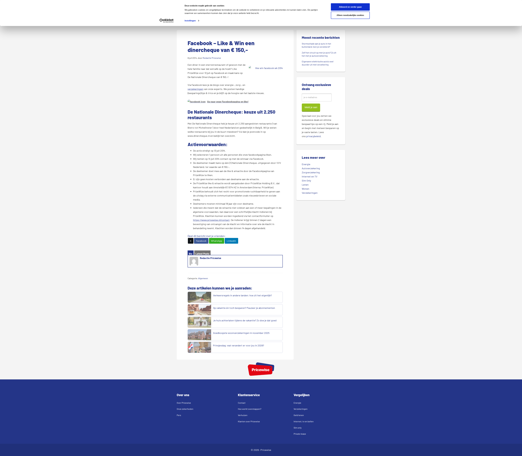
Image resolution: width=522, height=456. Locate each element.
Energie (306, 164)
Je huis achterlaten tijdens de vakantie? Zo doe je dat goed (245, 320)
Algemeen (203, 278)
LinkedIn (231, 240)
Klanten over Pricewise (249, 421)
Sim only (298, 427)
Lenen (305, 184)
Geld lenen (299, 415)
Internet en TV (309, 176)
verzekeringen (195, 88)
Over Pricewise (184, 402)
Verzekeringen (310, 192)
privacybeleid (313, 136)
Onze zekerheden (185, 409)
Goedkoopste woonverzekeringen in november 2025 (241, 332)
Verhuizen (242, 415)
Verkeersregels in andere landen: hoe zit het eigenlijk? (242, 295)
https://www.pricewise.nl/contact (211, 219)
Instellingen (190, 20)
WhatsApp (216, 240)
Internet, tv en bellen (304, 421)
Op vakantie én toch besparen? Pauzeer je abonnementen (244, 307)
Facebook (201, 240)
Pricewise (265, 449)
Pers (179, 415)
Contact (242, 402)
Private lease (300, 433)
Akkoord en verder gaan (350, 7)
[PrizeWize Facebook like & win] (197, 101)
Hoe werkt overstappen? (249, 409)
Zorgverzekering (311, 172)
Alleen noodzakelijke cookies (350, 15)
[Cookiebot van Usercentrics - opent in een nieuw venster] (166, 21)
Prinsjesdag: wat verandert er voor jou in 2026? (238, 345)
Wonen (305, 188)
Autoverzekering (311, 168)
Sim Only (306, 180)
